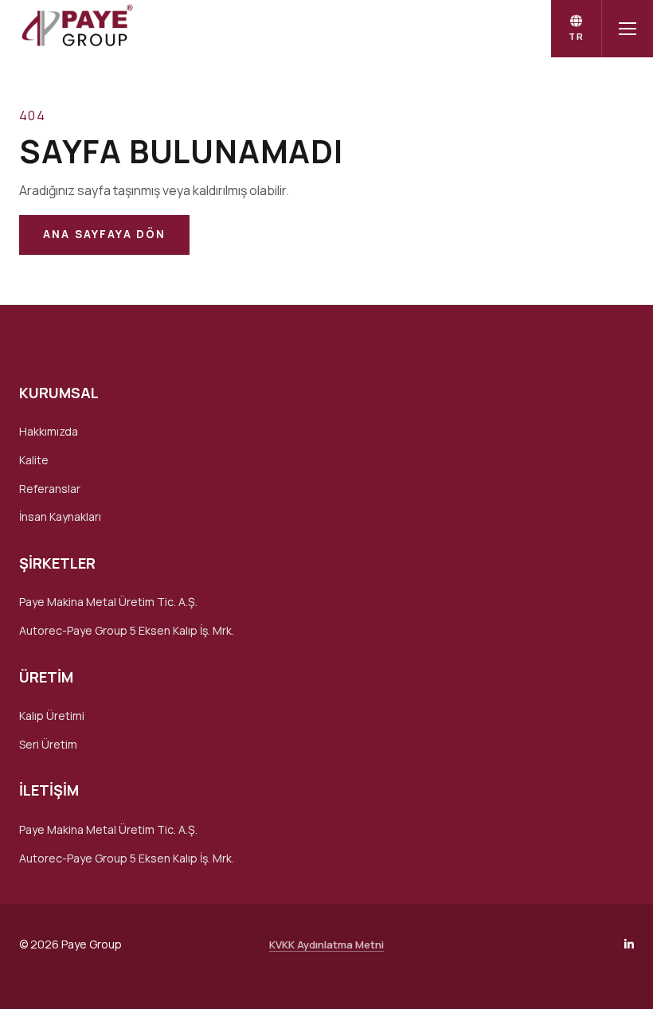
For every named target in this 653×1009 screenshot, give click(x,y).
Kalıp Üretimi (51, 715)
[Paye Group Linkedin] (629, 944)
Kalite (34, 459)
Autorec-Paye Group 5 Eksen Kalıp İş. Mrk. (126, 630)
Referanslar (49, 488)
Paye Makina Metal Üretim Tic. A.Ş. (108, 601)
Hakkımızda (48, 431)
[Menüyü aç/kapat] (627, 28)
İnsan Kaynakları (60, 516)
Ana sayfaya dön (104, 234)
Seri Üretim (48, 744)
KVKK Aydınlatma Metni (326, 944)
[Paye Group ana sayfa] (75, 28)
